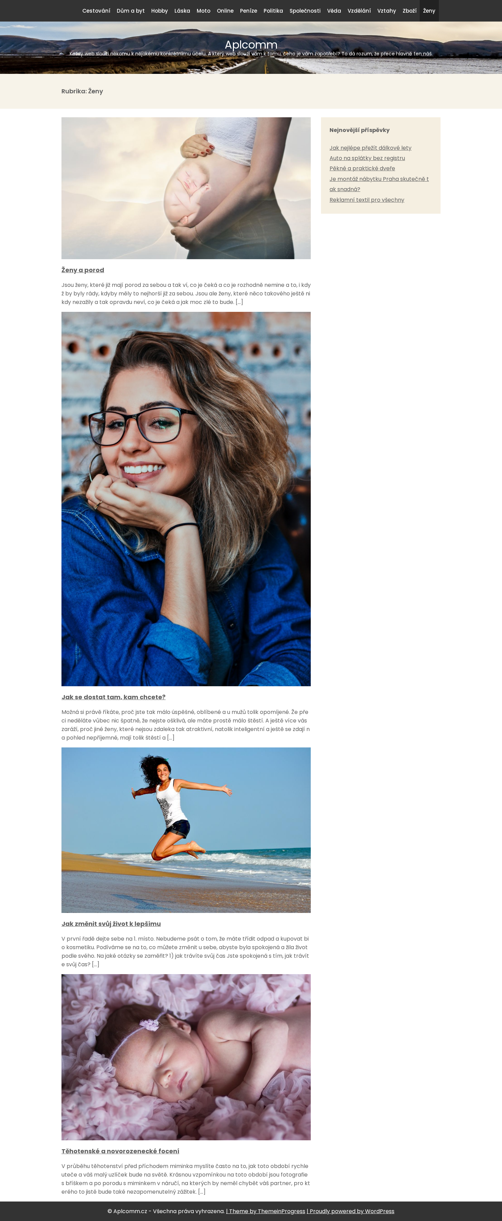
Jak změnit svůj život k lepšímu (111, 923)
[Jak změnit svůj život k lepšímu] (186, 911)
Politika (273, 10)
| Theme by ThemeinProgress (265, 1211)
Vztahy (386, 10)
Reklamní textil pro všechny (367, 200)
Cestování (96, 10)
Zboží (410, 10)
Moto (203, 10)
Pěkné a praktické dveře (362, 168)
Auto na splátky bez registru (367, 158)
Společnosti (305, 10)
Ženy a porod (82, 270)
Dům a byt (131, 10)
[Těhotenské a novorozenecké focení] (186, 1138)
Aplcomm (251, 47)
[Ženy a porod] (186, 257)
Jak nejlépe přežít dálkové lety (371, 148)
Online (225, 10)
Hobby (159, 10)
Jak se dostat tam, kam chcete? (113, 697)
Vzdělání (359, 10)
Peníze (248, 10)
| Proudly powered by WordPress (350, 1211)
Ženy (429, 10)
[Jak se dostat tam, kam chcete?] (186, 684)
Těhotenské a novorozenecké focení (120, 1151)
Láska (182, 10)
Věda (334, 10)
